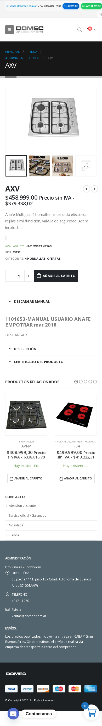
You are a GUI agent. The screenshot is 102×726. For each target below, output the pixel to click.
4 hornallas (35, 258)
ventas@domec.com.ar (29, 616)
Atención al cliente (22, 505)
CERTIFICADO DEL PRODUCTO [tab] (39, 361)
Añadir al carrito (59, 275)
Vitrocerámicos (91, 441)
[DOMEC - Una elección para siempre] (30, 29)
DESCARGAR (16, 334)
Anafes (75, 441)
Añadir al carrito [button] (28, 478)
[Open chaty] (13, 713)
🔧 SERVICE (71, 6)
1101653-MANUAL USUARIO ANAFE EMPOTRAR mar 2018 (48, 322)
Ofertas (54, 258)
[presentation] (12, 120)
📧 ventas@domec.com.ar (21, 6)
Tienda (14, 535)
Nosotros (16, 525)
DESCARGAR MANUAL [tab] (32, 301)
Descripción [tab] (25, 348)
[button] (76, 381)
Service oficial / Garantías (27, 515)
